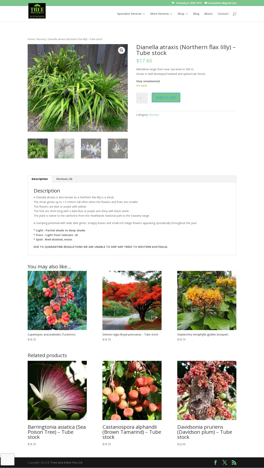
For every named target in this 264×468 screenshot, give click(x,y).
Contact (223, 13)
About (208, 13)
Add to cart (166, 97)
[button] (121, 50)
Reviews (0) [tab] (64, 179)
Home (31, 39)
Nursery (41, 39)
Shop (181, 13)
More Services (159, 13)
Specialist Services (129, 13)
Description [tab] (40, 179)
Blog (196, 13)
